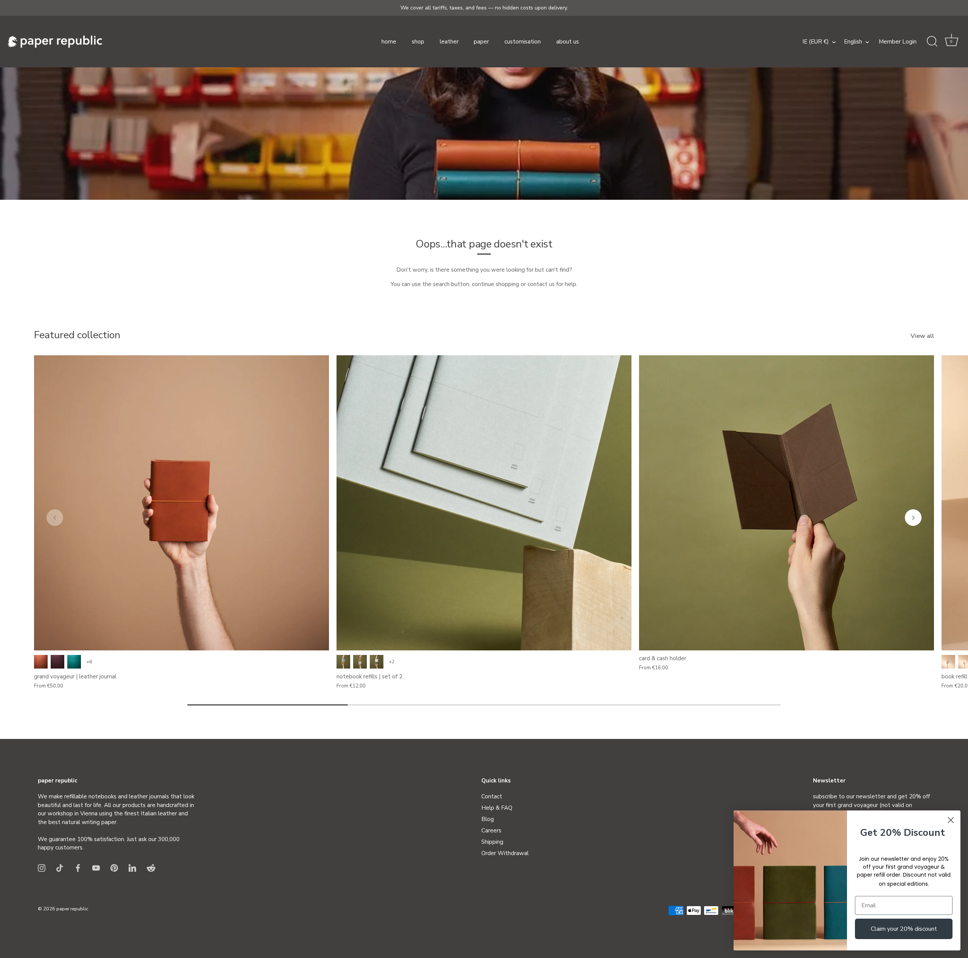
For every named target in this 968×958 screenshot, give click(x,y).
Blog (487, 819)
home (389, 41)
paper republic (72, 908)
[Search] (932, 41)
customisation (522, 41)
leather (449, 41)
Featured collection (77, 335)
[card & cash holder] (786, 502)
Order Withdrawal (505, 853)
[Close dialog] (950, 820)
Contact (491, 796)
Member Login (898, 41)
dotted (376, 662)
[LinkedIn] (132, 867)
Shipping (492, 842)
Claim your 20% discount (904, 929)
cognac (41, 662)
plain (343, 662)
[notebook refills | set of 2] (484, 502)
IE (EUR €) (815, 41)
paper (481, 41)
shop (418, 41)
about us (567, 41)
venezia (57, 662)
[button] (951, 41)
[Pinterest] (114, 867)
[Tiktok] (60, 867)
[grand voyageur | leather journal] (181, 502)
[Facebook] (78, 867)
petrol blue (74, 662)
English (853, 41)
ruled (360, 662)
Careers (491, 830)
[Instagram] (41, 867)
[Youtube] (96, 867)
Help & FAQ (496, 808)
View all (922, 336)
